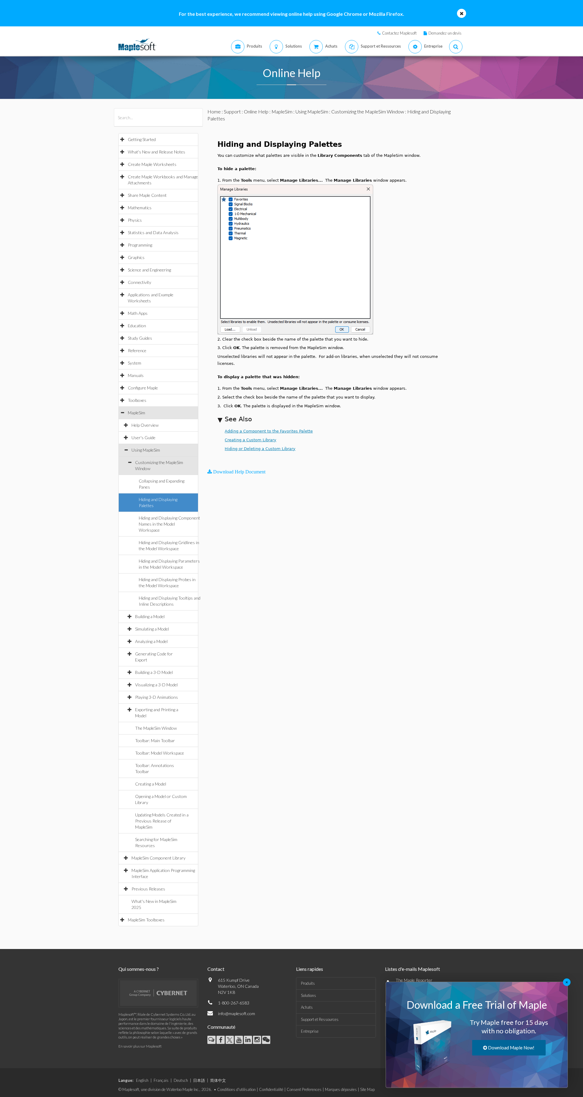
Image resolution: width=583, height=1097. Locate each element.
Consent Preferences (304, 1089)
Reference (137, 350)
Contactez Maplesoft (399, 33)
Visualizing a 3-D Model (156, 684)
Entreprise (310, 1031)
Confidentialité (271, 1089)
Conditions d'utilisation (236, 1089)
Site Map (367, 1089)
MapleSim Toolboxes (146, 919)
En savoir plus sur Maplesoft (140, 1046)
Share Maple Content (147, 195)
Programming (140, 244)
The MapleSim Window (156, 728)
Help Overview (145, 425)
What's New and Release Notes (156, 151)
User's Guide (143, 437)
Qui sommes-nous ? (138, 969)
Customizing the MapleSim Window (367, 111)
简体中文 (218, 1080)
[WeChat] (266, 1040)
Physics (135, 220)
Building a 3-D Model (154, 672)
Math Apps (138, 313)
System (134, 362)
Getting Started (142, 139)
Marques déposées (341, 1089)
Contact (215, 969)
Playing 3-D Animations (156, 697)
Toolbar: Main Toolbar (155, 740)
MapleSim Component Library (158, 857)
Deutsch (181, 1080)
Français (161, 1080)
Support (232, 111)
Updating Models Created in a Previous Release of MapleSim (162, 820)
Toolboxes (137, 400)
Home (214, 111)
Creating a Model (150, 783)
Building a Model (150, 616)
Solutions (308, 995)
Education (137, 325)
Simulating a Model (152, 628)
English (142, 1080)
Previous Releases (148, 888)
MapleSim (136, 412)
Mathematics (140, 207)
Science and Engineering (149, 269)
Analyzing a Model (151, 641)
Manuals (136, 375)
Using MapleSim (145, 450)
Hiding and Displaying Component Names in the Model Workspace (169, 524)
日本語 (199, 1080)
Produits (308, 983)
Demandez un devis (445, 33)
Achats (307, 1007)
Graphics (136, 257)
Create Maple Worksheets (152, 164)
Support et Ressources (320, 1019)
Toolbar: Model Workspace (159, 752)
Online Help (256, 111)
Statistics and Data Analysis (153, 232)
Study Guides (140, 338)
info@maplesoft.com (236, 1013)
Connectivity (139, 282)
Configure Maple (143, 387)
